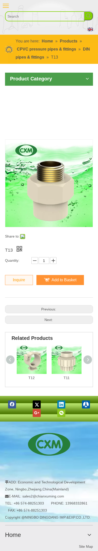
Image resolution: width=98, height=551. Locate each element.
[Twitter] (37, 404)
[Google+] (37, 413)
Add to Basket (64, 280)
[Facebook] (12, 404)
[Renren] (86, 404)
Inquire (19, 280)
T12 (31, 378)
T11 (67, 378)
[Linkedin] (61, 404)
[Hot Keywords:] (88, 15)
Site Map (86, 546)
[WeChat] (61, 413)
